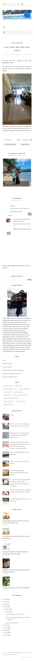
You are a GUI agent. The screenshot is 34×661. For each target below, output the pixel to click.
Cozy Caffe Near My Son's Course (15, 614)
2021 (6, 627)
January (8, 611)
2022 (6, 625)
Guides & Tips (18, 386)
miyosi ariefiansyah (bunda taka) (21, 220)
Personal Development (21, 395)
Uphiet (12, 206)
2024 (6, 604)
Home (4, 360)
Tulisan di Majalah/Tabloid (10, 377)
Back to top (26, 657)
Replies (10, 215)
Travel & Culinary (8, 401)
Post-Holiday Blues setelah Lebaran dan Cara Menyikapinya (16, 537)
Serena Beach (10, 183)
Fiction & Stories (8, 386)
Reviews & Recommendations (11, 398)
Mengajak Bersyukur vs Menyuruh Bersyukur (16, 588)
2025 (6, 601)
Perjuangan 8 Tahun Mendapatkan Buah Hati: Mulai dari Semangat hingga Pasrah (19, 435)
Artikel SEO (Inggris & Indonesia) (12, 373)
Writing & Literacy (8, 404)
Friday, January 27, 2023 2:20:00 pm (19, 208)
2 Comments (8, 140)
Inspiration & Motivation (10, 389)
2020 (6, 630)
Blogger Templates (10, 654)
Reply (29, 214)
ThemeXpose (19, 652)
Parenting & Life (8, 395)
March (8, 609)
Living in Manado (17, 42)
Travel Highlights (20, 401)
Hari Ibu (12, 415)
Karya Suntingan (7, 367)
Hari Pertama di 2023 (11, 623)
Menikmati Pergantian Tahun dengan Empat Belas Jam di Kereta (16, 571)
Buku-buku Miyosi (8, 363)
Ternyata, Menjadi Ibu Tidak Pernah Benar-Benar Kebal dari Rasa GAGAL (16, 553)
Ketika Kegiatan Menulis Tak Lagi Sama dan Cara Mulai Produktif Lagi (16, 522)
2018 (6, 635)
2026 (6, 599)
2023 (6, 606)
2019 (6, 632)
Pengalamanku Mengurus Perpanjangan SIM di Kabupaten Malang (19, 472)
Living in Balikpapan (24, 389)
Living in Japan (7, 392)
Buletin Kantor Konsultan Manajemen (13, 370)
